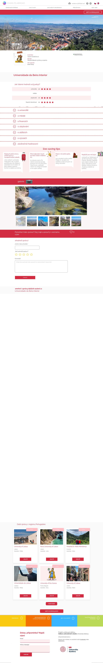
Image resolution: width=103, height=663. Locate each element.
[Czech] (95, 3)
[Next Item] (84, 200)
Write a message (24, 644)
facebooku (83, 639)
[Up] (14, 110)
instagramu (61, 640)
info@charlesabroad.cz (64, 637)
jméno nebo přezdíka (21, 244)
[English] (98, 3)
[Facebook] (87, 3)
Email (21, 638)
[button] (32, 8)
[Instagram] (90, 3)
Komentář (18, 258)
